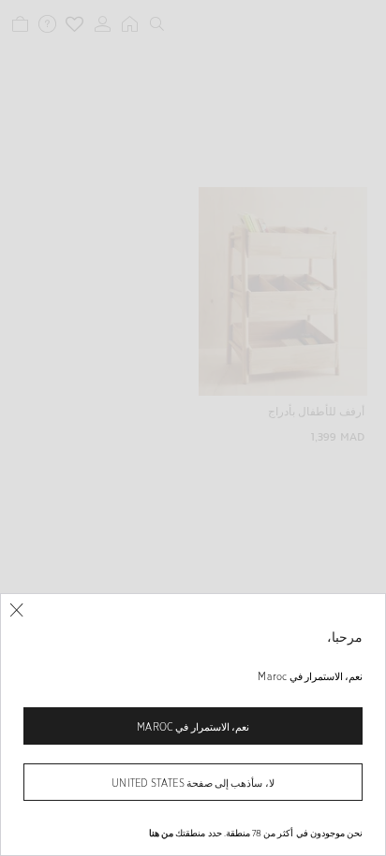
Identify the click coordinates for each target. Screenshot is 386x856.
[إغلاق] (16, 610)
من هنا (161, 832)
